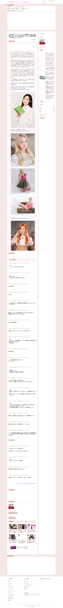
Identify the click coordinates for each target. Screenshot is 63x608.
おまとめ (9, 581)
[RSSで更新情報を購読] (15, 518)
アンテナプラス (10, 589)
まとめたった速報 (10, 595)
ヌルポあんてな (26, 586)
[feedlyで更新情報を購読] (13, 518)
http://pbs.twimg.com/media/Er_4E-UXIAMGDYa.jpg (20, 130)
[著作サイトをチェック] (9, 518)
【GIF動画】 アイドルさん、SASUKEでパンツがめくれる (15, 6)
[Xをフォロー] (11, 518)
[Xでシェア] (9, 513)
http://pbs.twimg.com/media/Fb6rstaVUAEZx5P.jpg (20, 89)
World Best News (10, 597)
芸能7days (9, 600)
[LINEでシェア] (14, 513)
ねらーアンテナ (26, 583)
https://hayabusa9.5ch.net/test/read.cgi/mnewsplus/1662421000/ (26, 483)
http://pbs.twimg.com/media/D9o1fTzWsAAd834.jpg (20, 165)
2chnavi (9, 580)
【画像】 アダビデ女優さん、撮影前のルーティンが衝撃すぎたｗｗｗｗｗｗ (18, 8)
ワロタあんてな (26, 581)
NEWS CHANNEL (10, 598)
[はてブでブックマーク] (13, 513)
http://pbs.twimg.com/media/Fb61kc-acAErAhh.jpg (20, 218)
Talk (24, 589)
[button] (16, 513)
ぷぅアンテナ (10, 583)
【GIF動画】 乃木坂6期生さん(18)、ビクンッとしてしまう (15, 10)
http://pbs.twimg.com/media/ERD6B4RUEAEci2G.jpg (20, 213)
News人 (25, 580)
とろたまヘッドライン (11, 586)
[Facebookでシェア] (11, 513)
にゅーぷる (9, 592)
